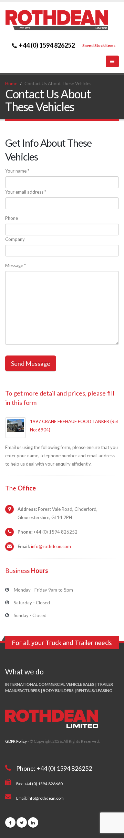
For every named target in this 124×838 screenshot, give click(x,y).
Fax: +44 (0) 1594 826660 (39, 783)
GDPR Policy (16, 741)
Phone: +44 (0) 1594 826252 (54, 768)
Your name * (17, 171)
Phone (11, 218)
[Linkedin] (33, 822)
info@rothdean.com (51, 546)
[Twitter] (22, 822)
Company (15, 239)
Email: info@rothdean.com (40, 798)
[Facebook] (10, 822)
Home (11, 83)
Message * (15, 265)
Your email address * (25, 192)
